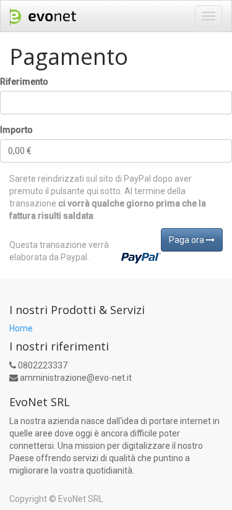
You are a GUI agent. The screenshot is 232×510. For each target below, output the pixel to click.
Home (21, 328)
